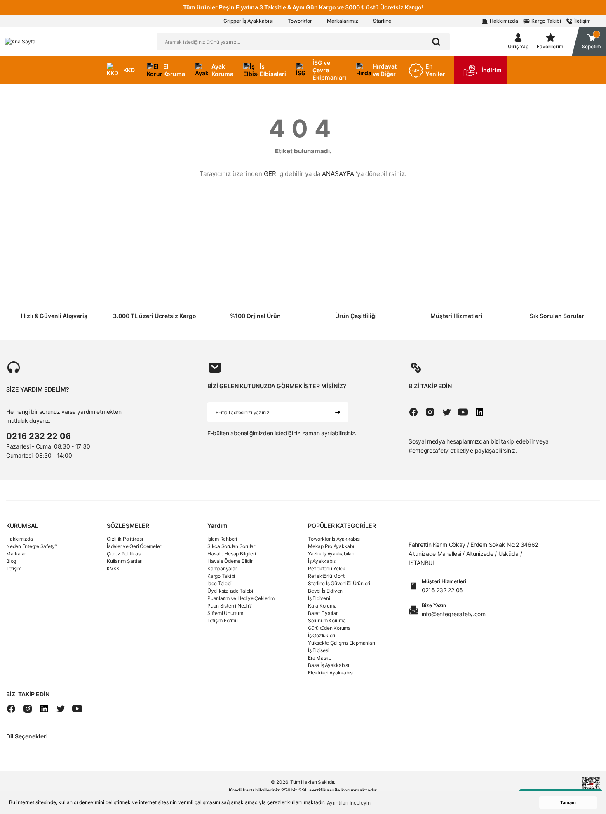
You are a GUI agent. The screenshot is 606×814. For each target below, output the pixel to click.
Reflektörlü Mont (326, 576)
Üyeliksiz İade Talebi (230, 591)
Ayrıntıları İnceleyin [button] (349, 803)
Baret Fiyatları (323, 613)
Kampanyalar (222, 568)
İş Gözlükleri (321, 635)
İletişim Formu (222, 620)
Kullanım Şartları (125, 561)
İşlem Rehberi (222, 539)
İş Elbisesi (318, 650)
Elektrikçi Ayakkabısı (331, 672)
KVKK (113, 568)
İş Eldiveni (319, 598)
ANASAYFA (338, 174)
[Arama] (436, 41)
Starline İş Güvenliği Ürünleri (339, 583)
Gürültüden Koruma (329, 628)
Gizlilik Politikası (125, 539)
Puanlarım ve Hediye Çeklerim (240, 598)
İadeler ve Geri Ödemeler (134, 546)
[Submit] (337, 412)
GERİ (271, 174)
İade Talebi (219, 583)
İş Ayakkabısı (322, 561)
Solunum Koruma (327, 620)
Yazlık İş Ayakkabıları (331, 554)
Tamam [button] (568, 802)
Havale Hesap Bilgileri (231, 554)
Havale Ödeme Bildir (229, 561)
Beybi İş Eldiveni (326, 591)
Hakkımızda (19, 539)
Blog (11, 561)
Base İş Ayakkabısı (328, 665)
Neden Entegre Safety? (31, 546)
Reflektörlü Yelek (326, 568)
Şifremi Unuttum (225, 613)
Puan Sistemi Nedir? (229, 606)
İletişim (13, 568)
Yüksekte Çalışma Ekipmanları (341, 643)
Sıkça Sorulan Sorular (231, 546)
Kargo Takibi (221, 576)
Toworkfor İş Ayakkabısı (334, 539)
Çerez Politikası (124, 554)
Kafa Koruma (322, 606)
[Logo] (20, 41)
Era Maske (319, 658)
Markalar (16, 554)
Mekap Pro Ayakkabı (331, 546)
